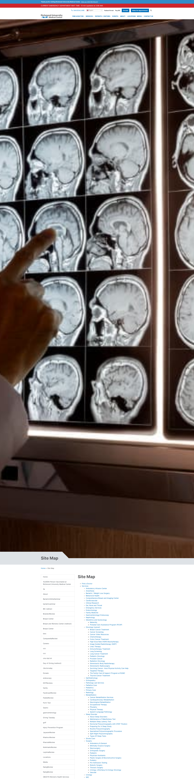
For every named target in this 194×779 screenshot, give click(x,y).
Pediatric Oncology (97, 656)
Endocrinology (91, 610)
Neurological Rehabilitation (100, 702)
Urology (89, 775)
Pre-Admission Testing (98, 763)
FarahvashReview (49, 693)
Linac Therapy (95, 646)
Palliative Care (91, 685)
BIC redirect (47, 609)
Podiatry (93, 760)
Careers (46, 643)
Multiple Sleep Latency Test (100, 722)
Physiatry (93, 707)
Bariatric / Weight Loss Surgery (98, 593)
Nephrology (90, 617)
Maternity (93, 622)
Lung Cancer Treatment (99, 654)
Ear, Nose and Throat (94, 605)
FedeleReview (48, 698)
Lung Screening (96, 651)
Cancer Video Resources (99, 634)
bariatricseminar (49, 604)
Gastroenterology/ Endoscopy (97, 615)
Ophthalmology (92, 678)
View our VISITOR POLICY (89, 2)
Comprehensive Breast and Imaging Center (102, 598)
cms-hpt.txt (47, 658)
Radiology (90, 692)
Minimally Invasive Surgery (100, 746)
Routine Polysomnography (100, 729)
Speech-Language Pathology (101, 712)
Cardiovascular (91, 601)
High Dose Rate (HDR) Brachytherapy (104, 642)
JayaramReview (49, 732)
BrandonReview (49, 614)
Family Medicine (92, 613)
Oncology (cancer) (93, 627)
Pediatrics (89, 688)
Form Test (47, 703)
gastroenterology (49, 713)
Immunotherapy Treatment (100, 649)
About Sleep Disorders (98, 717)
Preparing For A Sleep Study (101, 726)
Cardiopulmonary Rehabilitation (102, 700)
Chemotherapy (95, 637)
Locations (131, 16)
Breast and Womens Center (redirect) (57, 624)
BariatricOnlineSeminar (51, 599)
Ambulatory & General (98, 743)
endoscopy (47, 678)
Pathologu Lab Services (95, 683)
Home (43, 568)
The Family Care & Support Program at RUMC (107, 673)
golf (44, 723)
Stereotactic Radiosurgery (100, 666)
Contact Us (148, 16)
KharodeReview (49, 742)
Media (139, 16)
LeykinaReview (48, 752)
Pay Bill (117, 10)
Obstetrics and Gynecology (96, 620)
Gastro (45, 708)
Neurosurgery (95, 748)
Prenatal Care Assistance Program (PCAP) (106, 625)
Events (115, 16)
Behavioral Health (92, 596)
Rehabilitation (91, 695)
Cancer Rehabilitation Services (101, 697)
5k (44, 589)
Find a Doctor (77, 16)
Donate (125, 10)
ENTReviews (48, 683)
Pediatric (93, 753)
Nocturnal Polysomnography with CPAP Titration (108, 724)
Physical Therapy (96, 709)
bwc (44, 634)
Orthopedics (90, 680)
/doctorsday (47, 668)
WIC (87, 777)
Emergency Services (93, 608)
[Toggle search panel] (151, 10)
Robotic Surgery (96, 765)
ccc (44, 648)
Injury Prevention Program (53, 727)
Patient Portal (109, 10)
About (122, 16)
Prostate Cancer (96, 659)
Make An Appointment (140, 10)
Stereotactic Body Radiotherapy (102, 663)
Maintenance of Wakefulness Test (102, 719)
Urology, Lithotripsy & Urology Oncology (105, 770)
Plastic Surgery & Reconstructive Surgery (105, 758)
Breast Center (48, 619)
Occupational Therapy (98, 705)
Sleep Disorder (91, 714)
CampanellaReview (50, 639)
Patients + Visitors (102, 16)
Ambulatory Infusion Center (96, 588)
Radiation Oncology (97, 661)
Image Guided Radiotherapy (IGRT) (103, 644)
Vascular (93, 772)
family (45, 688)
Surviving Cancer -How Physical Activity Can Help (109, 668)
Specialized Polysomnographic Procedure (106, 731)
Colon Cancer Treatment (99, 639)
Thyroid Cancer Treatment (100, 676)
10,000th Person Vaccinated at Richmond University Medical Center (57, 583)
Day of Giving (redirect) (52, 663)
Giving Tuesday (49, 718)
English (90, 10)
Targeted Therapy (97, 671)
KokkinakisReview (50, 747)
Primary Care (91, 690)
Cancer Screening (96, 632)
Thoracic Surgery (96, 767)
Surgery (89, 741)
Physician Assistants (97, 755)
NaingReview (48, 767)
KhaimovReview (49, 737)
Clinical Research (92, 603)
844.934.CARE (79, 10)
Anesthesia (90, 591)
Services (89, 16)
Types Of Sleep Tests (98, 736)
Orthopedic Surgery (97, 751)
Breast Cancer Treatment (99, 630)
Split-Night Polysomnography (101, 734)
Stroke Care (90, 738)
